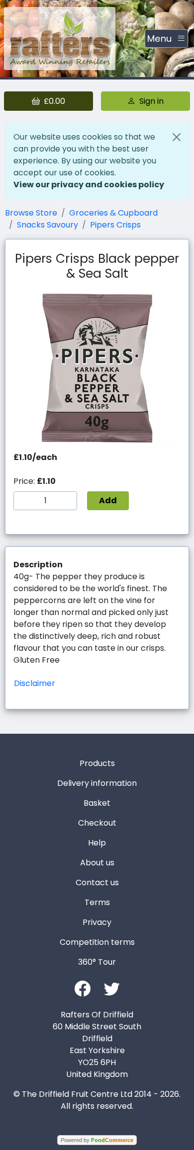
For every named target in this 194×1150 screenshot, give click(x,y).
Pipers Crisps (115, 224)
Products (97, 763)
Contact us (97, 882)
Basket (97, 803)
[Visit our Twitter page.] (112, 988)
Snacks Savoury (47, 224)
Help (97, 842)
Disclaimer (34, 683)
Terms (97, 902)
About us (97, 862)
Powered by (97, 1140)
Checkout (97, 823)
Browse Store (31, 213)
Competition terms (97, 942)
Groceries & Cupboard (113, 213)
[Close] (177, 137)
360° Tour (97, 962)
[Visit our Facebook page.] (83, 988)
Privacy (97, 922)
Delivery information (97, 783)
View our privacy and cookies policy (88, 184)
